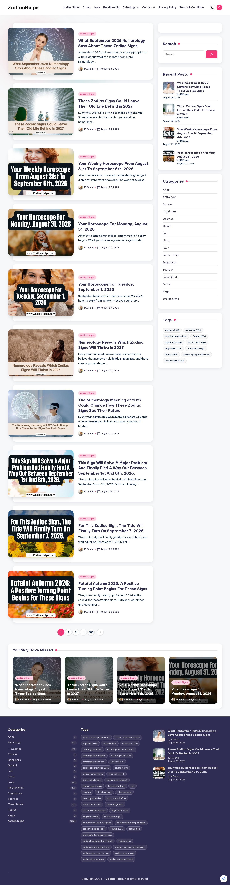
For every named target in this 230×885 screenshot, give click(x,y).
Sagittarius (170, 262)
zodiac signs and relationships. (130, 847)
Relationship (171, 255)
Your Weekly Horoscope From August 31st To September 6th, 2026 (197, 133)
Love (166, 248)
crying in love (121, 768)
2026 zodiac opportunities (96, 737)
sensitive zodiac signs (94, 828)
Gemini (167, 226)
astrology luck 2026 (121, 755)
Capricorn (169, 211)
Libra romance (124, 792)
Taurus (167, 284)
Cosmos (168, 219)
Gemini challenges (92, 780)
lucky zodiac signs (197, 342)
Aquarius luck (109, 743)
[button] (100, 632)
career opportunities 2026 (96, 768)
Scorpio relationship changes (131, 822)
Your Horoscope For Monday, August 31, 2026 (196, 154)
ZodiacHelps (23, 7)
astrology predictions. (176, 336)
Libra (166, 240)
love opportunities (92, 798)
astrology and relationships (120, 749)
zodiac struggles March (121, 859)
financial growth (116, 774)
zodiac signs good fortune (196, 354)
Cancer (167, 204)
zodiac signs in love (174, 360)
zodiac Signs (87, 34)
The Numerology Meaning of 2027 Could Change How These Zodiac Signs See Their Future (110, 405)
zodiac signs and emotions (96, 847)
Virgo (166, 291)
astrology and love (92, 749)
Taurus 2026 (171, 354)
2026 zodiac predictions (127, 737)
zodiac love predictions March (97, 841)
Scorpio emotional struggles (97, 822)
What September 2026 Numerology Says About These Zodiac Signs (193, 87)
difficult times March (93, 774)
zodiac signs (124, 841)
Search (169, 43)
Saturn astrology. (196, 348)
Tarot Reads (170, 277)
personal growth (115, 804)
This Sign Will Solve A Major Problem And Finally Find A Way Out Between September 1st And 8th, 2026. (112, 467)
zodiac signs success (93, 859)
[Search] (211, 54)
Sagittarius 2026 (173, 348)
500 (91, 632)
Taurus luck (134, 828)
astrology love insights (94, 755)
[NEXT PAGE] (100, 632)
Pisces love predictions (94, 810)
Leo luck (87, 792)
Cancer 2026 (199, 336)
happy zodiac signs (92, 786)
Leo (165, 233)
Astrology (169, 197)
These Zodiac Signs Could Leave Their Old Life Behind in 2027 (196, 110)
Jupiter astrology (173, 342)
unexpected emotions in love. (97, 835)
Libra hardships (104, 792)
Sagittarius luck (90, 816)
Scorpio (168, 269)
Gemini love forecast (117, 780)
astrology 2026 (193, 330)
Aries (166, 189)
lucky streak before (116, 798)
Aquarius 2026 (172, 330)
